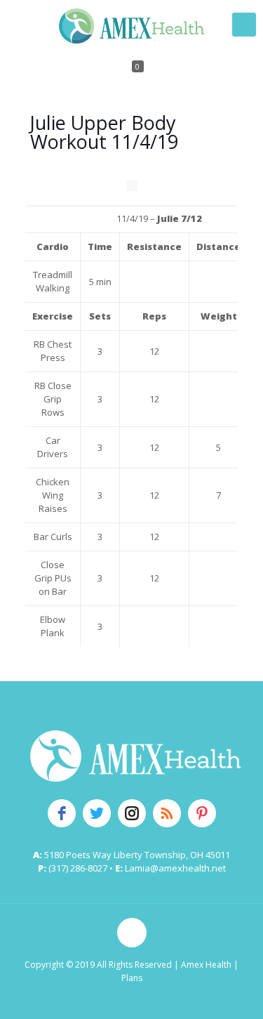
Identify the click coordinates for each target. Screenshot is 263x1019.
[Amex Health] (131, 24)
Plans (131, 978)
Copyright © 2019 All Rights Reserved (98, 965)
